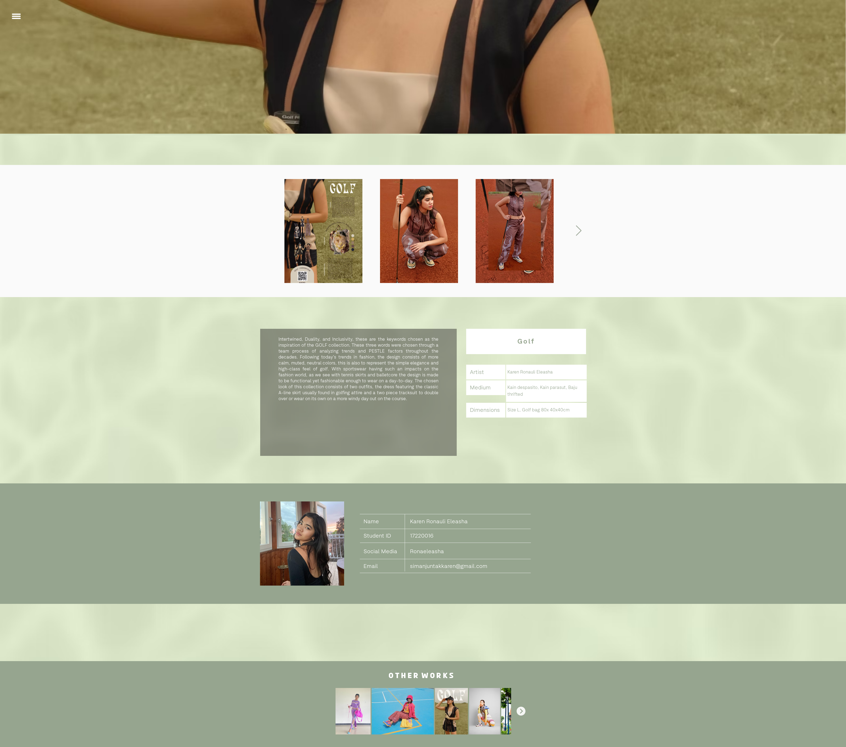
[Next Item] (578, 231)
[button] (16, 16)
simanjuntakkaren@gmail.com (448, 566)
